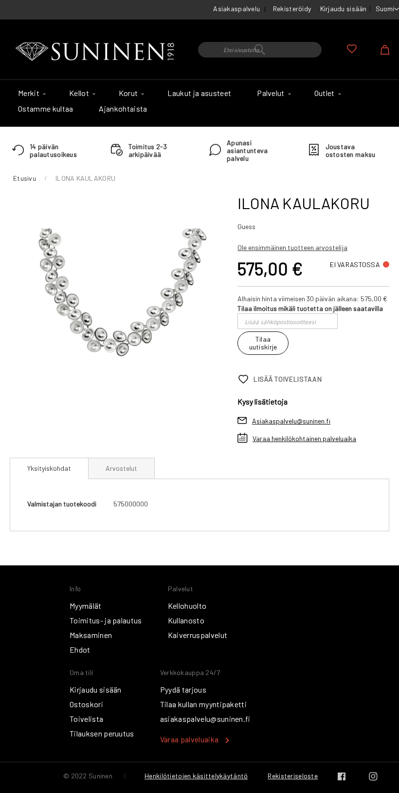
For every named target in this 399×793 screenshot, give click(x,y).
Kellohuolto (187, 605)
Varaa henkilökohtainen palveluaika (304, 438)
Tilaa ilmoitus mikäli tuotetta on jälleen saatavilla (310, 308)
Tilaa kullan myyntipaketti (203, 704)
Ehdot (80, 649)
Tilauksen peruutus (102, 733)
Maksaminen (91, 634)
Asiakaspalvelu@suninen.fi (291, 421)
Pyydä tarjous (183, 689)
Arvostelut (121, 468)
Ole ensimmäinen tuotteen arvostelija (292, 247)
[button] (387, 9)
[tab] (49, 468)
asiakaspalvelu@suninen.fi (205, 718)
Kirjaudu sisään (343, 8)
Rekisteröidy (292, 8)
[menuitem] (30, 93)
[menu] (199, 103)
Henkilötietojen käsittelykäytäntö (196, 776)
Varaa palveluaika (189, 739)
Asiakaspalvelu (236, 8)
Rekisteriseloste (292, 776)
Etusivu (24, 178)
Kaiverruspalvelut (197, 634)
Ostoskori (86, 704)
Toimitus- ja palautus (106, 620)
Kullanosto (186, 620)
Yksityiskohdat (49, 468)
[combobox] (260, 50)
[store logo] (96, 52)
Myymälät (86, 605)
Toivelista (86, 718)
